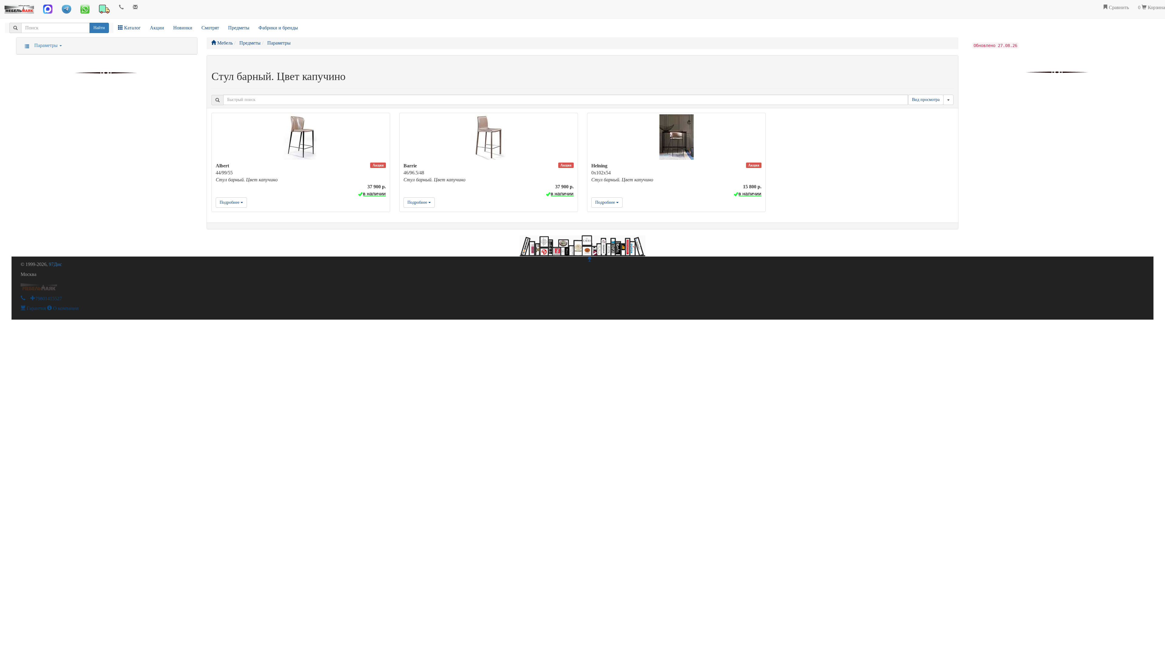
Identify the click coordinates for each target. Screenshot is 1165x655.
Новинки (182, 27)
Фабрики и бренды (278, 27)
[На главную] (19, 7)
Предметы (238, 27)
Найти (99, 27)
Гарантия (35, 308)
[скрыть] (948, 100)
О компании (65, 308)
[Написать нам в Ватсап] (85, 9)
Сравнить (1118, 7)
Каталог (132, 27)
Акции (157, 27)
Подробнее (230, 202)
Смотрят (210, 27)
